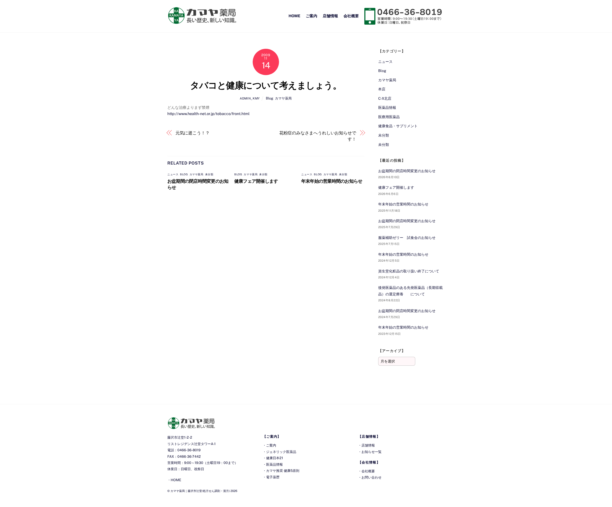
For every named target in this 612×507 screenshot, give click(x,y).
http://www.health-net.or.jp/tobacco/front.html (208, 113)
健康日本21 (274, 458)
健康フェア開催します (256, 181)
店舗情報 (330, 16)
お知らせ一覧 (371, 452)
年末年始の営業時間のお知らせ (331, 181)
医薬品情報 (387, 107)
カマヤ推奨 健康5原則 (282, 470)
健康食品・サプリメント (398, 126)
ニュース (172, 174)
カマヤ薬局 (283, 98)
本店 (381, 89)
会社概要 (351, 16)
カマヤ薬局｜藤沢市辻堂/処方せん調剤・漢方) (200, 491)
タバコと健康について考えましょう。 (265, 85)
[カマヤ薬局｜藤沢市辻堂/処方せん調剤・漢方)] (202, 21)
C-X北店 (384, 98)
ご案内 (311, 16)
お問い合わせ (371, 477)
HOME (294, 16)
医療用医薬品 (389, 117)
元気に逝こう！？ (192, 132)
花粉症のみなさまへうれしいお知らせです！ (317, 136)
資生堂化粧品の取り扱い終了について (408, 271)
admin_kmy (250, 98)
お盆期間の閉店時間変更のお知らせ (407, 171)
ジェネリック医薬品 (281, 452)
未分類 (209, 174)
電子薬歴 (272, 477)
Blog (269, 98)
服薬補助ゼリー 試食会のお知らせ (407, 238)
